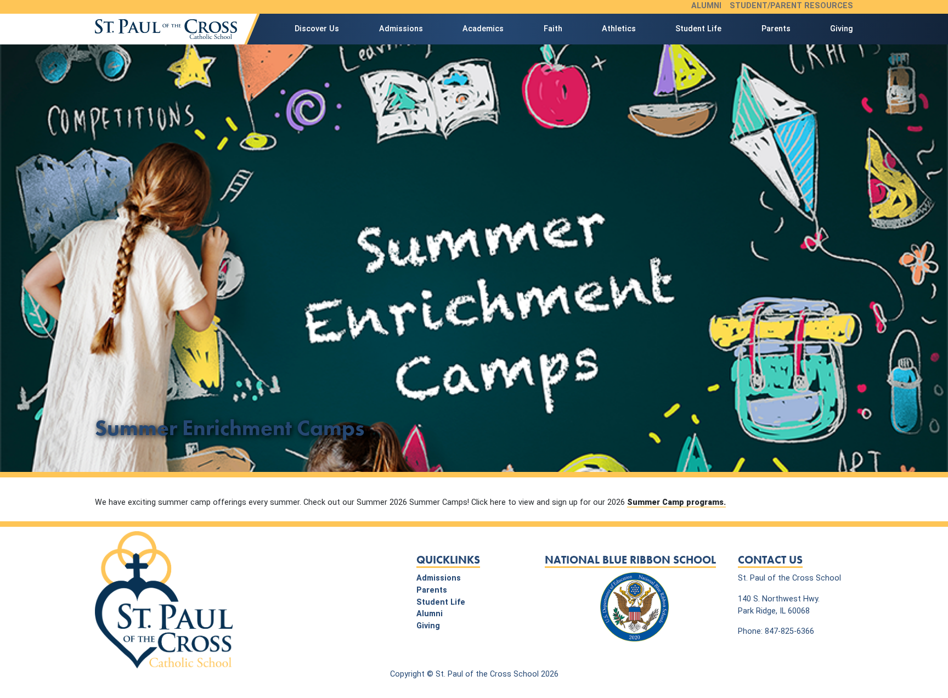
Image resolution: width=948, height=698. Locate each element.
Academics (483, 28)
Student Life (698, 28)
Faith (553, 28)
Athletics (619, 28)
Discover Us (317, 28)
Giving (841, 28)
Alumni (706, 5)
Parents (776, 28)
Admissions (401, 28)
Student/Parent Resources (791, 5)
